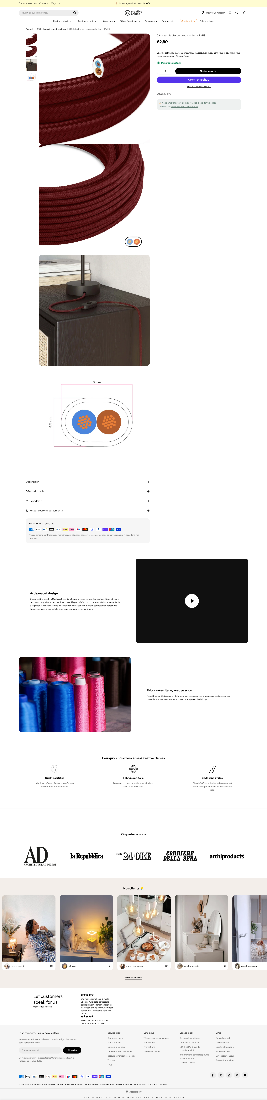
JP (144, 1097)
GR (124, 1097)
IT (140, 1097)
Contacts (43, 3)
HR (128, 1097)
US (178, 1097)
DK (110, 1097)
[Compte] (230, 12)
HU (133, 1097)
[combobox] (49, 13)
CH (97, 1097)
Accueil (29, 29)
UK (174, 1097)
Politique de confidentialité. (30, 1061)
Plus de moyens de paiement (199, 86)
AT (89, 1097)
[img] (98, 994)
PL (153, 1097)
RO (157, 1097)
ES (115, 1097)
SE (166, 1097)
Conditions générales (60, 1058)
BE (93, 1097)
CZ (101, 1097)
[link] (40, 855)
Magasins (55, 3)
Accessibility (135, 1092)
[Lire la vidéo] (192, 601)
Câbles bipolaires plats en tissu (51, 29)
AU (84, 1097)
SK (162, 1097)
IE (136, 1097)
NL (148, 1097)
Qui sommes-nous (28, 3)
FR (119, 1097)
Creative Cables (32, 1084)
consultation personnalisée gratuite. (184, 106)
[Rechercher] (74, 12)
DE (106, 1097)
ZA (183, 1097)
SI (170, 1097)
